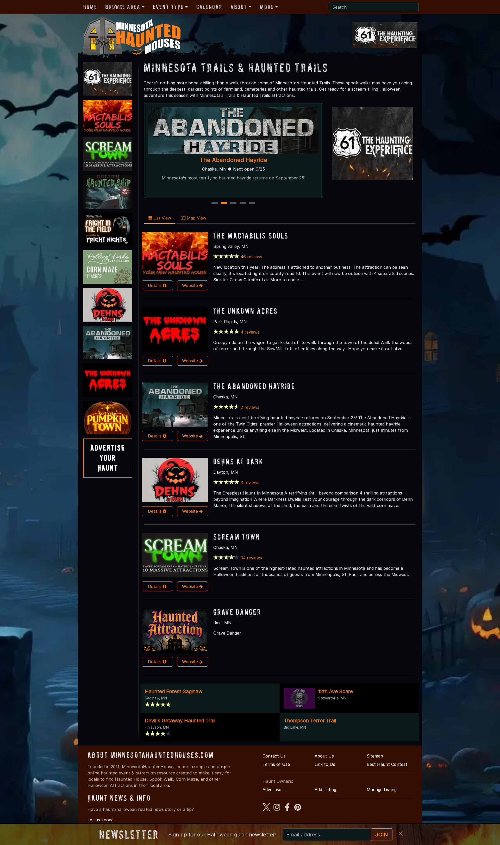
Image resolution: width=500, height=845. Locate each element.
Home (90, 6)
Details (155, 285)
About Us (324, 756)
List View (161, 218)
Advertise (271, 789)
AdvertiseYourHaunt (107, 457)
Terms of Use (276, 764)
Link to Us (325, 764)
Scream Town (236, 536)
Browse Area (122, 6)
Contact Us (274, 756)
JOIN (381, 834)
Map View (195, 218)
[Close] (401, 833)
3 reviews (250, 482)
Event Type (168, 6)
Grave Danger (237, 611)
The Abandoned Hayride (254, 386)
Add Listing (325, 789)
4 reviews (250, 332)
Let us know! (100, 819)
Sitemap (375, 756)
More (266, 6)
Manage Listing (382, 789)
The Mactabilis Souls (251, 235)
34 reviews (251, 557)
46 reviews (251, 256)
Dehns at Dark (238, 461)
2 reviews (250, 407)
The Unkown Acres (233, 160)
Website (190, 285)
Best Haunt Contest (387, 764)
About (238, 6)
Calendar (209, 6)
